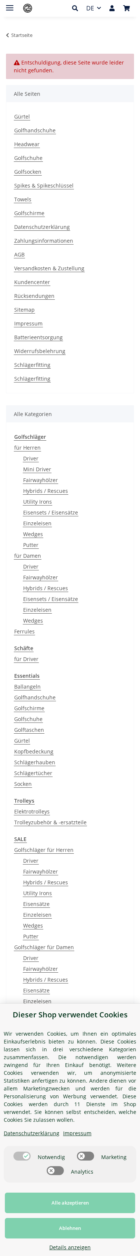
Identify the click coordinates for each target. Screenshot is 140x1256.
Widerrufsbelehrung (39, 351)
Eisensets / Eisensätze (50, 512)
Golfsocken (27, 171)
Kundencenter (32, 282)
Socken (23, 783)
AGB (19, 254)
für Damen (27, 555)
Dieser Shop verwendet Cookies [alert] (70, 1015)
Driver (30, 458)
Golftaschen (29, 729)
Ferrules (24, 631)
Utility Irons (37, 501)
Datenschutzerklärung (42, 226)
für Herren (27, 447)
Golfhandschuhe (35, 130)
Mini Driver (37, 469)
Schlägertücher (33, 773)
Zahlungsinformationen (43, 240)
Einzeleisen (37, 523)
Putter (30, 544)
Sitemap (24, 309)
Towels (22, 199)
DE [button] (90, 8)
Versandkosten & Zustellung (49, 268)
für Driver (26, 658)
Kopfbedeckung (33, 751)
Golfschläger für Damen (44, 947)
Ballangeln (27, 686)
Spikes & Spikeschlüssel (44, 185)
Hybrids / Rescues (45, 490)
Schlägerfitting (32, 364)
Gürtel (22, 116)
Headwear (27, 144)
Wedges (33, 534)
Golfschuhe (28, 157)
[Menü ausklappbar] (9, 4)
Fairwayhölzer (40, 480)
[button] (77, 8)
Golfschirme (29, 213)
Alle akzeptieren (70, 1202)
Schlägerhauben (34, 762)
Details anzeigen (70, 1247)
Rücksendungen (34, 295)
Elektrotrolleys (32, 811)
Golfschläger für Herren (44, 849)
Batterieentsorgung (38, 337)
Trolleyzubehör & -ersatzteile (50, 822)
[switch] (22, 1156)
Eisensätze (36, 903)
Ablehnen (70, 1228)
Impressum (28, 323)
